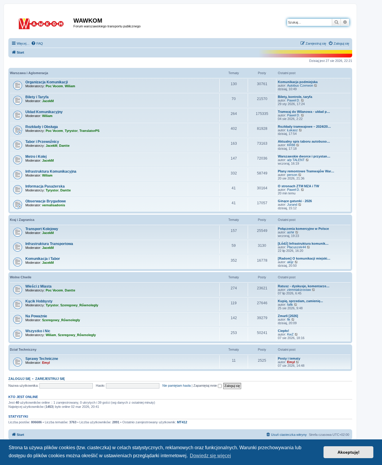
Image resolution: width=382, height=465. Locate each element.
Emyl (46, 362)
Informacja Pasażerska (45, 186)
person (292, 175)
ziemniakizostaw (299, 289)
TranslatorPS (89, 130)
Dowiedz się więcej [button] (210, 455)
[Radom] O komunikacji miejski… (304, 258)
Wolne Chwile (20, 277)
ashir (290, 232)
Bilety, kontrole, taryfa (295, 97)
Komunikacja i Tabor (42, 259)
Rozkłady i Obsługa (41, 127)
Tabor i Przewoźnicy (42, 142)
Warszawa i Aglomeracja (29, 73)
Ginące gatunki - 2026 (295, 201)
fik (288, 319)
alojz (290, 262)
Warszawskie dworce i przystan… (304, 156)
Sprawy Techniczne (41, 359)
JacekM (48, 101)
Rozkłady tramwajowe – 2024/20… (304, 126)
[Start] (41, 22)
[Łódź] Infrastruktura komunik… (303, 243)
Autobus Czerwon (300, 85)
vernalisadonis (53, 205)
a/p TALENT (296, 160)
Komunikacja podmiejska (298, 82)
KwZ (290, 334)
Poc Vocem (54, 86)
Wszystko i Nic (37, 331)
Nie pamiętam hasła (176, 385)
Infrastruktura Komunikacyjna (50, 171)
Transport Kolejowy (41, 229)
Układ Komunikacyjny (44, 112)
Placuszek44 (296, 247)
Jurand (292, 204)
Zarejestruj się (50, 378)
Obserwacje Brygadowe (45, 201)
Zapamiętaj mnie (205, 385)
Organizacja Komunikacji (46, 82)
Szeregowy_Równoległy (79, 305)
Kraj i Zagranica (22, 219)
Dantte (64, 145)
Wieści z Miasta (38, 286)
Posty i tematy (289, 358)
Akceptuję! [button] (349, 452)
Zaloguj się (19, 378)
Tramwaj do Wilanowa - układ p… (304, 111)
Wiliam (70, 86)
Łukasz (292, 130)
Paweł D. (293, 100)
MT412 (182, 422)
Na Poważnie (36, 316)
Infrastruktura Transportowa (49, 244)
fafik (290, 304)
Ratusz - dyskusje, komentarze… (303, 286)
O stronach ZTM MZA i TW (298, 186)
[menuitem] (37, 43)
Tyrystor (71, 130)
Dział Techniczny (23, 349)
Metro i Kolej (36, 157)
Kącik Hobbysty (39, 301)
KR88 (291, 145)
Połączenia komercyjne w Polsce (303, 228)
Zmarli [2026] (288, 316)
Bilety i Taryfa (37, 97)
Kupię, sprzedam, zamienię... (300, 301)
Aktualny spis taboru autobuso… (304, 141)
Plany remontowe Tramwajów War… (306, 171)
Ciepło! (283, 331)
